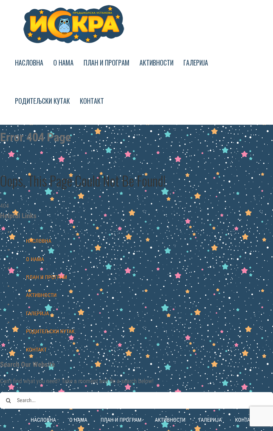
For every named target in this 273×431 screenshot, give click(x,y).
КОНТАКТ (36, 350)
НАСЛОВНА (38, 241)
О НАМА (35, 259)
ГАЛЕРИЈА (37, 313)
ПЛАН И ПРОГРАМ (46, 277)
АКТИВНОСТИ (41, 295)
